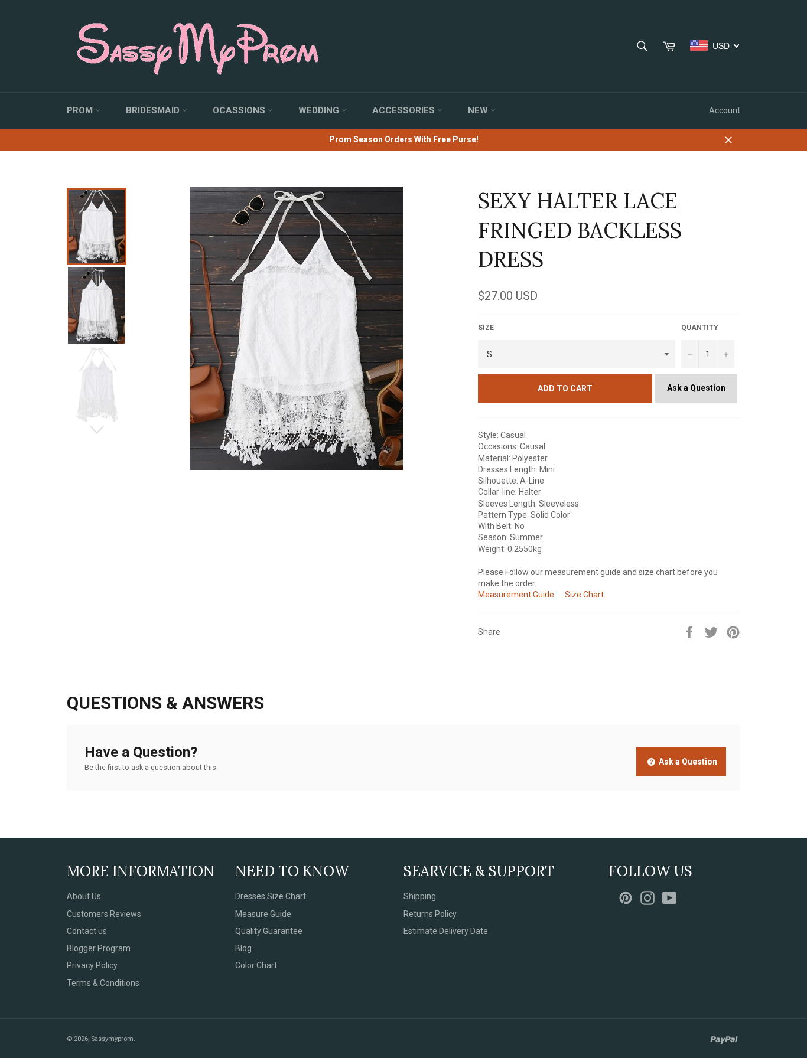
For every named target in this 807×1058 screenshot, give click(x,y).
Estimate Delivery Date (445, 931)
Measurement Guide (516, 594)
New (479, 110)
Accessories (404, 110)
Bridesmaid (154, 110)
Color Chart (256, 965)
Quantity (699, 328)
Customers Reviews (104, 914)
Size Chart (584, 594)
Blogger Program (99, 948)
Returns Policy (430, 914)
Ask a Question (696, 388)
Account (724, 110)
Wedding (319, 110)
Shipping (419, 896)
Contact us (87, 931)
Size (486, 328)
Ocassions (240, 110)
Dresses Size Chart (270, 896)
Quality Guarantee (268, 931)
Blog (243, 948)
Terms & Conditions (103, 983)
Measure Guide (263, 914)
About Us (84, 896)
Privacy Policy (92, 965)
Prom (81, 110)
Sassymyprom (112, 1039)
